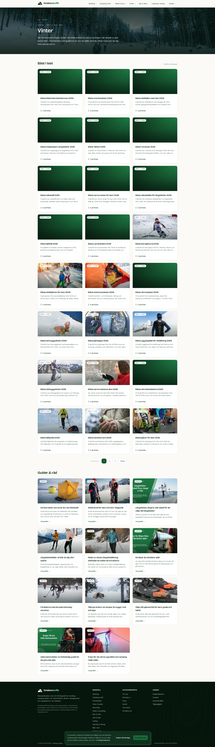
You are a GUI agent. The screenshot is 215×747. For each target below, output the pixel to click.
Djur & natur (96, 714)
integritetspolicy (104, 740)
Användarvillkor (158, 701)
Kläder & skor (120, 4)
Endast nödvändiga (123, 738)
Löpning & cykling (158, 4)
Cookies (155, 697)
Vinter (131, 4)
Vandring (91, 4)
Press (124, 701)
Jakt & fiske (143, 4)
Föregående (94, 461)
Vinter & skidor (97, 704)
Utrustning (96, 708)
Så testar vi (126, 697)
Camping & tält (105, 4)
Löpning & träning (98, 724)
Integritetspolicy (158, 694)
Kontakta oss (127, 711)
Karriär (125, 704)
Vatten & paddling (98, 711)
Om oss (125, 694)
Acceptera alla (140, 738)
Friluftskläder (97, 701)
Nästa (122, 461)
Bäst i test (96, 728)
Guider (171, 4)
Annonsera (126, 708)
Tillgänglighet (157, 704)
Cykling (95, 721)
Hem (39, 20)
